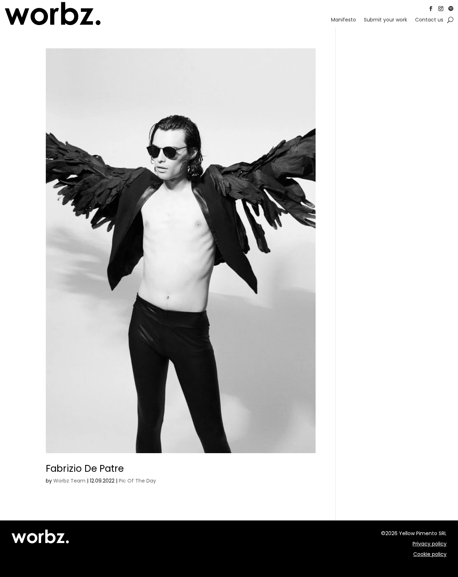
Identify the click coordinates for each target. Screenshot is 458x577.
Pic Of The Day (137, 480)
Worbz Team (69, 480)
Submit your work (385, 20)
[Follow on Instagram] (441, 9)
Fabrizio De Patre (85, 468)
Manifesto (343, 20)
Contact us (429, 20)
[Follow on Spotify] (451, 9)
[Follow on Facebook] (431, 9)
